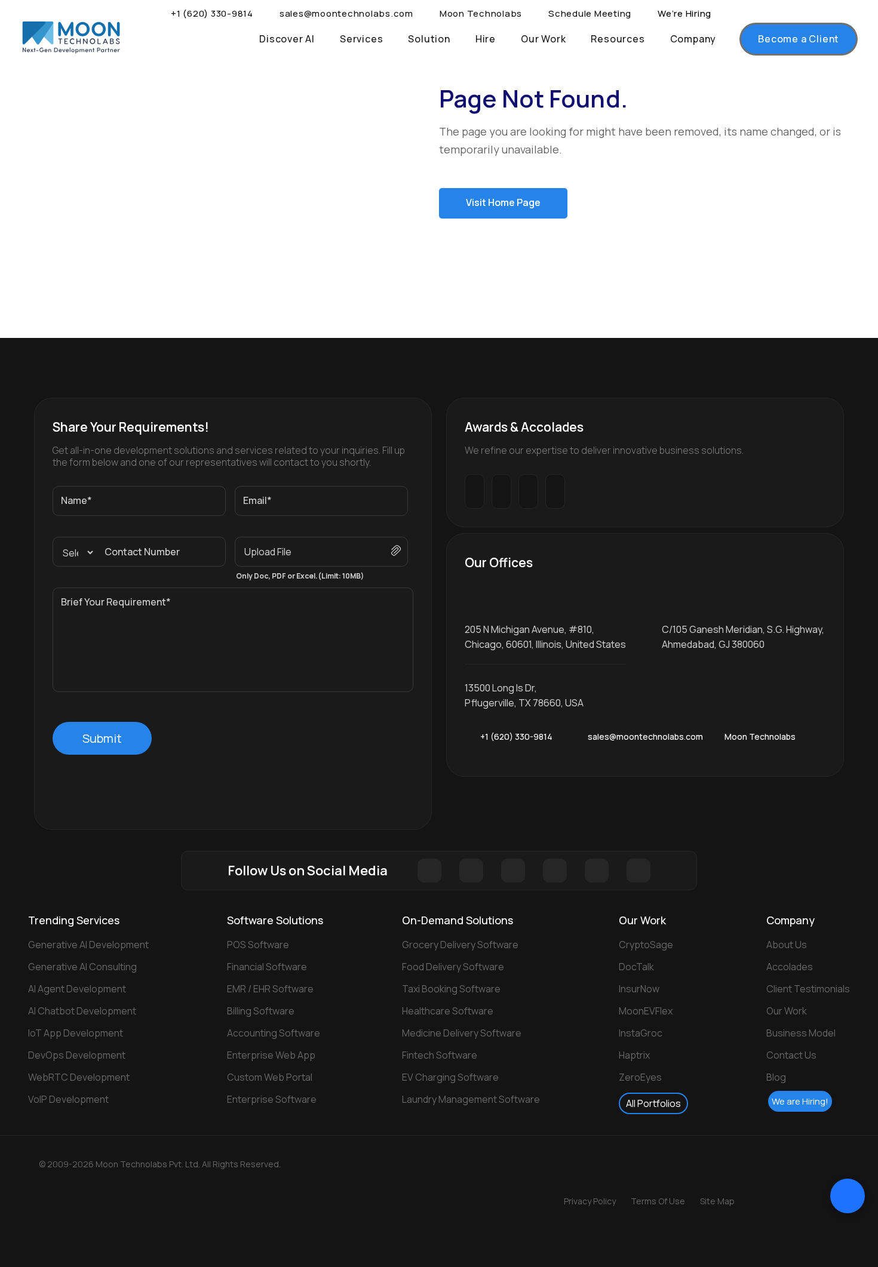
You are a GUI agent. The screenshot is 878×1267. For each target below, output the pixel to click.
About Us (786, 944)
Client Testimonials (808, 988)
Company (693, 38)
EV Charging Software (450, 1077)
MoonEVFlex (646, 1010)
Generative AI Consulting (82, 966)
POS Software (258, 944)
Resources (617, 38)
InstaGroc (640, 1033)
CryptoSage (646, 944)
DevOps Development (76, 1055)
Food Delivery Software (453, 966)
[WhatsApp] (560, 737)
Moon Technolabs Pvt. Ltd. (160, 1164)
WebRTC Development (79, 1077)
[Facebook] (429, 870)
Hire (485, 38)
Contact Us (791, 1055)
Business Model (801, 1033)
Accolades (789, 966)
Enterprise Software (272, 1099)
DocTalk (636, 966)
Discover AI (287, 38)
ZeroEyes (640, 1077)
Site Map (717, 1201)
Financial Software (267, 966)
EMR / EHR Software (270, 988)
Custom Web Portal (269, 1077)
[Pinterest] (555, 870)
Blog (776, 1077)
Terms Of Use (658, 1201)
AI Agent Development (77, 988)
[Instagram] (513, 870)
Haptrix (634, 1055)
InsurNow (639, 988)
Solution (429, 38)
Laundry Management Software (471, 1099)
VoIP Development (68, 1099)
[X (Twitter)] (471, 870)
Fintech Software (439, 1055)
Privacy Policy (590, 1201)
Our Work (543, 38)
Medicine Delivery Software (461, 1033)
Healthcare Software (447, 1010)
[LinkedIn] (597, 870)
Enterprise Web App (271, 1055)
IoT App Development (75, 1033)
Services (361, 38)
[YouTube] (638, 870)
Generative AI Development (88, 944)
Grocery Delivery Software (460, 944)
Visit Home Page (503, 202)
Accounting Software (273, 1033)
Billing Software (260, 1010)
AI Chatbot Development (82, 1010)
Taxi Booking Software (451, 988)
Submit (102, 738)
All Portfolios (653, 1103)
